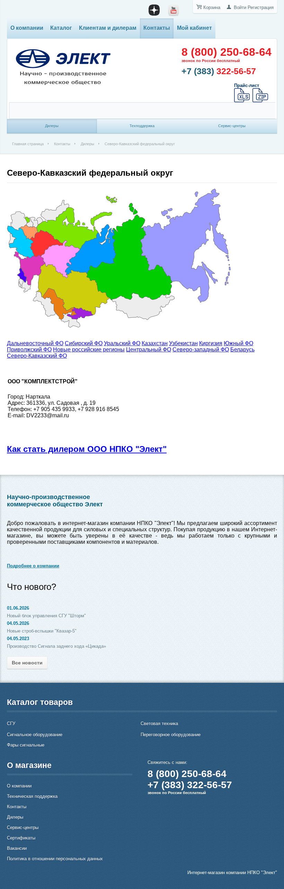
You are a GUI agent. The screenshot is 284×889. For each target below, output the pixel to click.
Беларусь (242, 349)
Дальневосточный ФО (35, 343)
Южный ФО (238, 343)
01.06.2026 (18, 608)
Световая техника (159, 723)
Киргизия (210, 343)
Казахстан (155, 343)
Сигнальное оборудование (34, 734)
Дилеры (87, 144)
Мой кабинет (194, 28)
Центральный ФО (148, 349)
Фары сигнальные (25, 745)
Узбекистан (183, 343)
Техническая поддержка (32, 796)
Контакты (156, 28)
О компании (26, 28)
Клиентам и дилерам (107, 28)
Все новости (27, 662)
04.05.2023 (18, 638)
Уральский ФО (122, 343)
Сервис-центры (22, 827)
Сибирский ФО (84, 343)
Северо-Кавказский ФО (37, 356)
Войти (240, 7)
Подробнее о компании (33, 565)
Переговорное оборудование (171, 734)
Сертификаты (21, 837)
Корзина (211, 7)
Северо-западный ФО (200, 349)
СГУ (11, 723)
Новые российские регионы (89, 349)
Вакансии (17, 848)
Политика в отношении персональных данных (55, 858)
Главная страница (28, 144)
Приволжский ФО (29, 349)
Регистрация (261, 7)
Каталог (61, 28)
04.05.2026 (18, 623)
